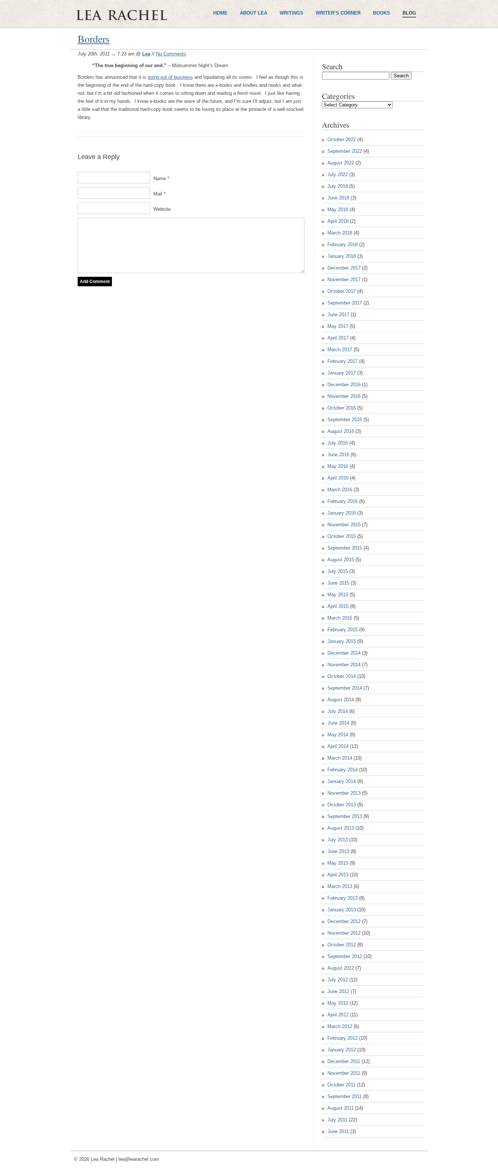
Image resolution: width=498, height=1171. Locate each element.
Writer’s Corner (338, 13)
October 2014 (341, 676)
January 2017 (341, 373)
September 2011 (344, 1096)
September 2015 (344, 548)
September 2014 (344, 688)
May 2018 (337, 209)
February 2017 (342, 361)
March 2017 (339, 349)
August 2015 (340, 559)
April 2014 (338, 746)
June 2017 (338, 314)
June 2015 (338, 583)
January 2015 (341, 641)
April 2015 (338, 606)
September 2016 (344, 419)
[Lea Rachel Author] (143, 39)
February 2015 (342, 629)
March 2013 (339, 886)
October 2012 (341, 944)
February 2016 (342, 501)
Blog (409, 13)
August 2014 (340, 699)
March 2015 (339, 618)
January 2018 (341, 256)
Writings (291, 13)
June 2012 (338, 991)
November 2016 (344, 396)
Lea (146, 54)
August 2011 (340, 1108)
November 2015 (344, 524)
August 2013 (340, 828)
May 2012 (337, 1003)
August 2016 (340, 431)
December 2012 (344, 921)
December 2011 (343, 1061)
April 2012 (338, 1014)
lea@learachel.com (138, 1159)
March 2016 (339, 489)
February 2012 (342, 1038)
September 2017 (344, 303)
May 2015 (337, 594)
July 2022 (337, 174)
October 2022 (341, 139)
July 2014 (337, 711)
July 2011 (337, 1119)
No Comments (171, 54)
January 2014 (341, 781)
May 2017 (337, 326)
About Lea (253, 13)
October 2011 (341, 1084)
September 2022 (344, 151)
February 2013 (342, 898)
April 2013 (338, 874)
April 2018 (338, 221)
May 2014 (337, 734)
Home (220, 13)
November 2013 (344, 793)
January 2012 (341, 1049)
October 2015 (341, 536)
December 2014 (344, 653)
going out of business (170, 77)
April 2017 (338, 338)
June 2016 (338, 454)
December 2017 (344, 268)
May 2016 (337, 466)
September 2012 (344, 956)
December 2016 (344, 384)
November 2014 (344, 664)
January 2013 (341, 909)
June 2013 (338, 851)
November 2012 (344, 933)
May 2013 (337, 863)
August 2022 (340, 163)
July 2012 (337, 979)
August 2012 (340, 968)
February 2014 (342, 769)
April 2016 (338, 478)
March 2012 (339, 1026)
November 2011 (343, 1073)
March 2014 (339, 758)
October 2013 (341, 804)
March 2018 (339, 233)
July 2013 (337, 839)
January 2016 (341, 513)
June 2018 (338, 198)
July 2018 (337, 186)
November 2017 (344, 279)
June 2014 (338, 723)
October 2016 (341, 408)
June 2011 (338, 1131)
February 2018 (342, 244)
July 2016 (337, 443)
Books (381, 13)
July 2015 (337, 571)
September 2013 (344, 816)
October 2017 (341, 291)
